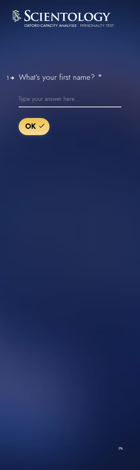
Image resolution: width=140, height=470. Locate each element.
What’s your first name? (61, 77)
